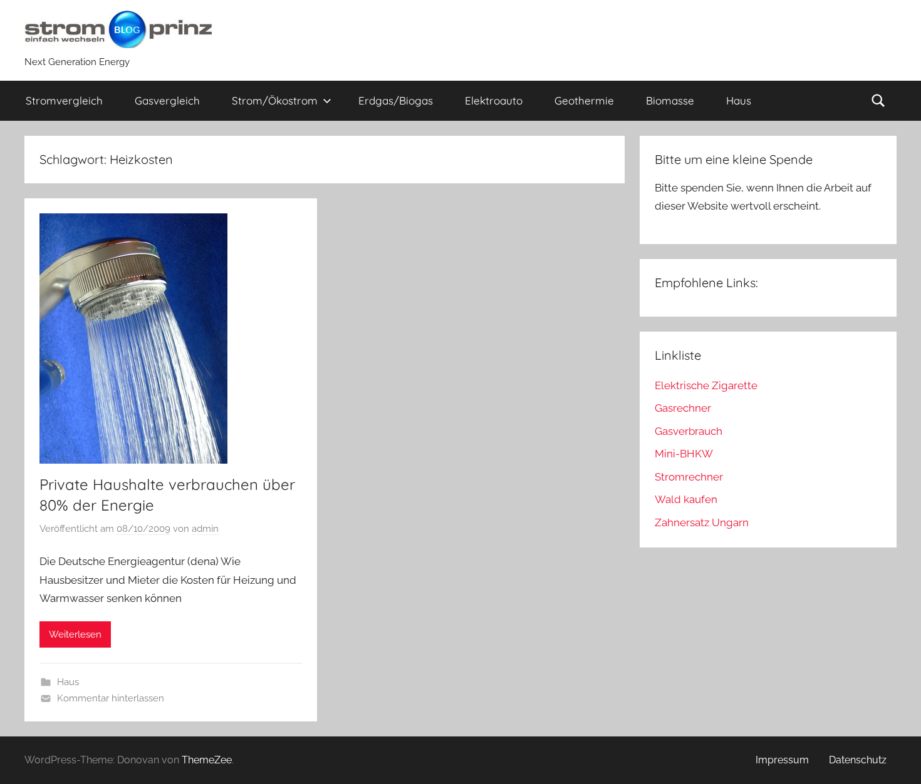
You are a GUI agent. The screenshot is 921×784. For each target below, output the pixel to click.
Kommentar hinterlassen (110, 698)
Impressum (782, 760)
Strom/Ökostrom (275, 100)
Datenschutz (858, 760)
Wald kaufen (686, 499)
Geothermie (584, 100)
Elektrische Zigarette (706, 385)
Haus (738, 100)
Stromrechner (689, 477)
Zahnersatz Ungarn (702, 522)
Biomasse (670, 100)
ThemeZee (207, 760)
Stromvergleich (64, 100)
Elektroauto (494, 100)
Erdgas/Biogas (395, 100)
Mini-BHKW (684, 453)
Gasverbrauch (688, 431)
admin (205, 528)
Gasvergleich (167, 100)
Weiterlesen (75, 634)
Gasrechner (683, 408)
